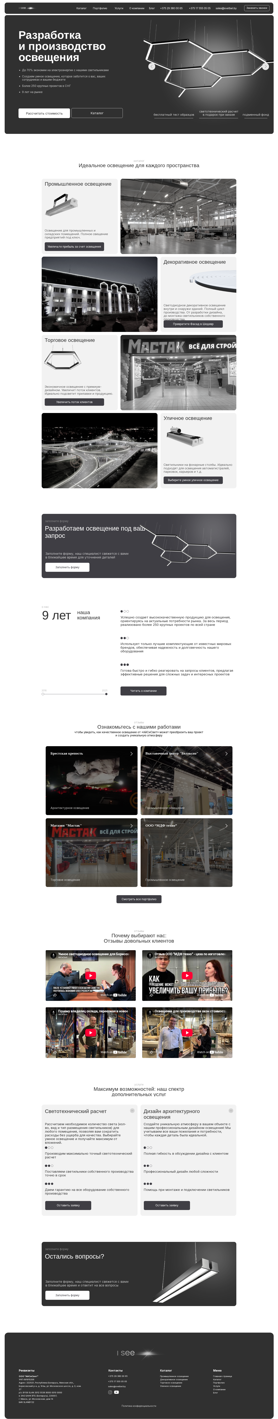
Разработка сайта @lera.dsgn (139, 1411)
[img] (28, 8)
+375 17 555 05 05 (200, 8)
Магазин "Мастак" (66, 825)
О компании (136, 8)
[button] (256, 8)
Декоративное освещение (174, 1379)
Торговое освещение (171, 1382)
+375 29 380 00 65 (171, 8)
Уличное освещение (170, 1386)
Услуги (119, 8)
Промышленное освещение (174, 1376)
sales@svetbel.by (226, 8)
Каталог (81, 8)
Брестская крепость (67, 753)
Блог (152, 8)
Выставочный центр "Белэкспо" (171, 753)
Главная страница (222, 1376)
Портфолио (100, 8)
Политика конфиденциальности (139, 1406)
